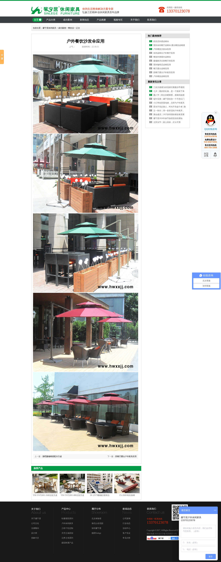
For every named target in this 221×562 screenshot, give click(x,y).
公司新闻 (126, 518)
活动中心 (126, 528)
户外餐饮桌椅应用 (161, 76)
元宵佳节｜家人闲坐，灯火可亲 (167, 122)
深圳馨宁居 (96, 528)
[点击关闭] (216, 112)
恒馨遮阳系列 (67, 518)
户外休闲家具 (67, 523)
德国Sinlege (96, 533)
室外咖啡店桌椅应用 (162, 65)
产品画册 (101, 20)
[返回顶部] (215, 154)
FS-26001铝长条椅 (127, 495)
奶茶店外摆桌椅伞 (161, 41)
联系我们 (151, 20)
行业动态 (126, 523)
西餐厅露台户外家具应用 (126, 456)
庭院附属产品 (67, 543)
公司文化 (35, 523)
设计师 (34, 533)
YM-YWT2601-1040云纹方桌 (45, 495)
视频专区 (118, 20)
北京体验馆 (96, 518)
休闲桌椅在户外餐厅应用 (164, 53)
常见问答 (126, 538)
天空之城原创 (67, 533)
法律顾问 (35, 528)
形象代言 (35, 538)
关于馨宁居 (36, 518)
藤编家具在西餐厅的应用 (164, 61)
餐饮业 (71, 28)
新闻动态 (84, 20)
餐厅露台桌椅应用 (161, 68)
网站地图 (151, 534)
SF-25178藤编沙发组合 (100, 495)
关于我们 (134, 20)
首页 (36, 20)
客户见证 (126, 533)
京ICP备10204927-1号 (168, 534)
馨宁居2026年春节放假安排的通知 (167, 118)
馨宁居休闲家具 (49, 28)
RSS (157, 534)
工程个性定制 (67, 528)
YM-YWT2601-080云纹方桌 (72, 495)
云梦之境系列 (67, 538)
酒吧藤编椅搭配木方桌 (52, 456)
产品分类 (50, 20)
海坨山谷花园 (97, 523)
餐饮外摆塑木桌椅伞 (162, 57)
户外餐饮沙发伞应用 (162, 49)
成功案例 (67, 20)
